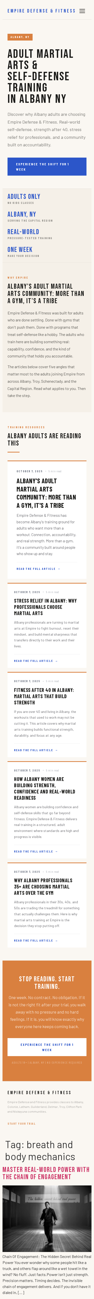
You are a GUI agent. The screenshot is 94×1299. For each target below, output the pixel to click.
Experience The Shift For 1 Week (42, 166)
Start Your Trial (22, 1123)
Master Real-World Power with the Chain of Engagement (46, 1173)
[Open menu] (82, 11)
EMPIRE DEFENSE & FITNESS (42, 11)
